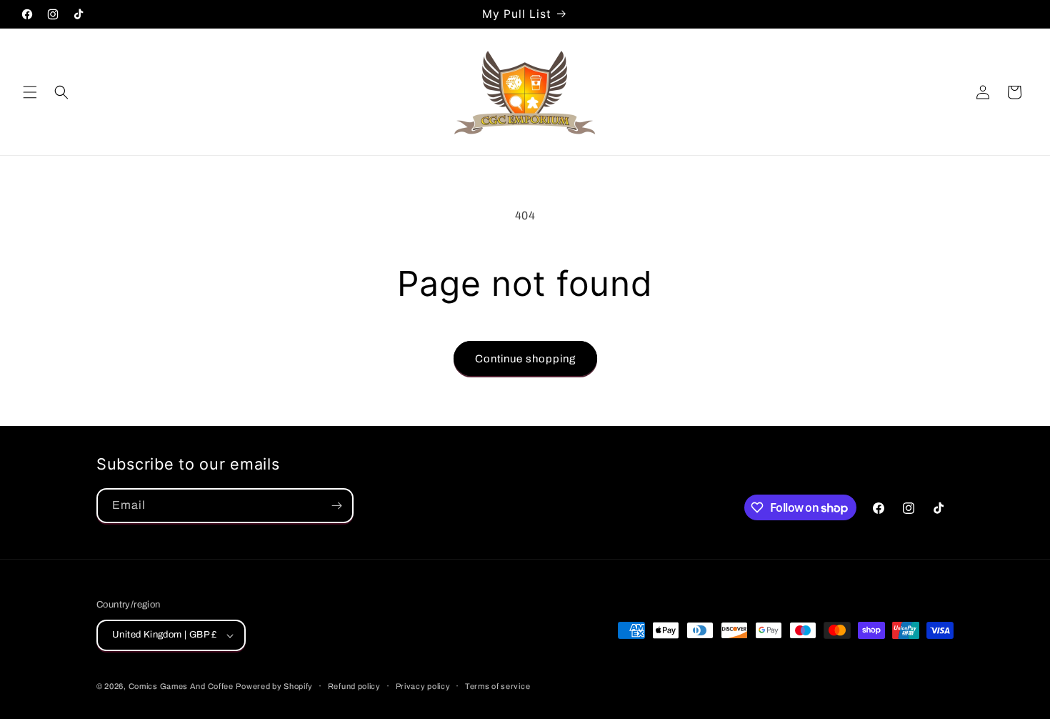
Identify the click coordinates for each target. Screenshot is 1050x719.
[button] (30, 92)
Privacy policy (423, 686)
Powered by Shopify (274, 686)
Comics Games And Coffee (181, 686)
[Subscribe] (336, 505)
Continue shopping (525, 359)
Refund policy (354, 686)
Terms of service (497, 686)
